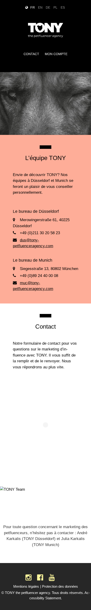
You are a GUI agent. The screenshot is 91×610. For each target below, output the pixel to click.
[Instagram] (28, 577)
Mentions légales (26, 586)
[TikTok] (63, 577)
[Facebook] (40, 577)
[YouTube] (52, 577)
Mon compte (56, 54)
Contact (31, 54)
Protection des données (60, 586)
